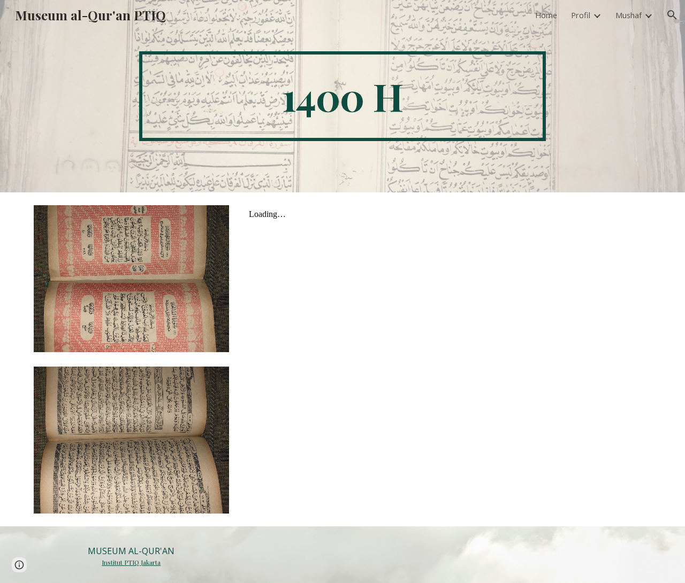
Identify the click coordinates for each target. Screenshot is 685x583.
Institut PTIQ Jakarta (131, 562)
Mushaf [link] (628, 15)
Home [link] (546, 15)
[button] (672, 15)
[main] (342, 96)
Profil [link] (580, 15)
